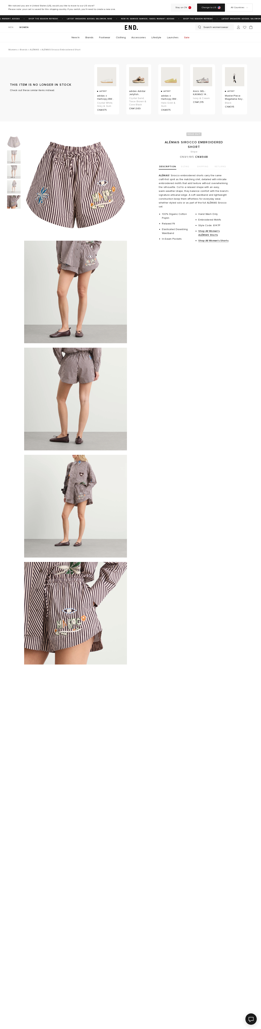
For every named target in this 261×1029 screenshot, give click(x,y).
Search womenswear (215, 27)
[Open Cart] (251, 27)
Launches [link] (172, 37)
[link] (130, 27)
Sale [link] (186, 37)
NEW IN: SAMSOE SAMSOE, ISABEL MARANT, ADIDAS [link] (141, 19)
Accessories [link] (138, 37)
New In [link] (76, 37)
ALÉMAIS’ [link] (164, 175)
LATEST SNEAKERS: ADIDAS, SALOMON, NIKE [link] (83, 19)
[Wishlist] (244, 27)
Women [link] (24, 27)
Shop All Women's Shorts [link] (213, 240)
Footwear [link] (104, 37)
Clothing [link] (121, 37)
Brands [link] (89, 37)
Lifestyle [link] (156, 37)
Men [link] (11, 27)
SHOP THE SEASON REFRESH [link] (36, 19)
